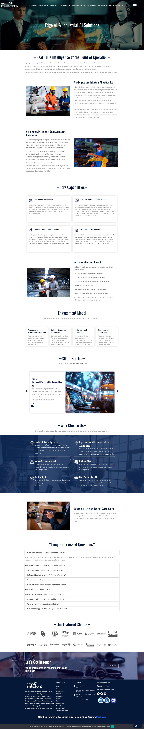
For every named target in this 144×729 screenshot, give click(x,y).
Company (59, 689)
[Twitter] (101, 693)
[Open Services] (58, 5)
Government (32, 5)
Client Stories (90, 5)
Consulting (59, 696)
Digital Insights (60, 703)
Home (58, 686)
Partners (58, 701)
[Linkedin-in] (105, 693)
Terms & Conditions (62, 710)
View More (84, 700)
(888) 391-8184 (104, 686)
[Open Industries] (82, 5)
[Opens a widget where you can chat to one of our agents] (137, 726)
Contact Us (118, 5)
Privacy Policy (60, 708)
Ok (113, 726)
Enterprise (43, 5)
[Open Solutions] (70, 5)
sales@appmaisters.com (106, 689)
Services (59, 694)
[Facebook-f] (98, 693)
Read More (49, 708)
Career (58, 698)
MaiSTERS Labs (105, 5)
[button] (26, 391)
